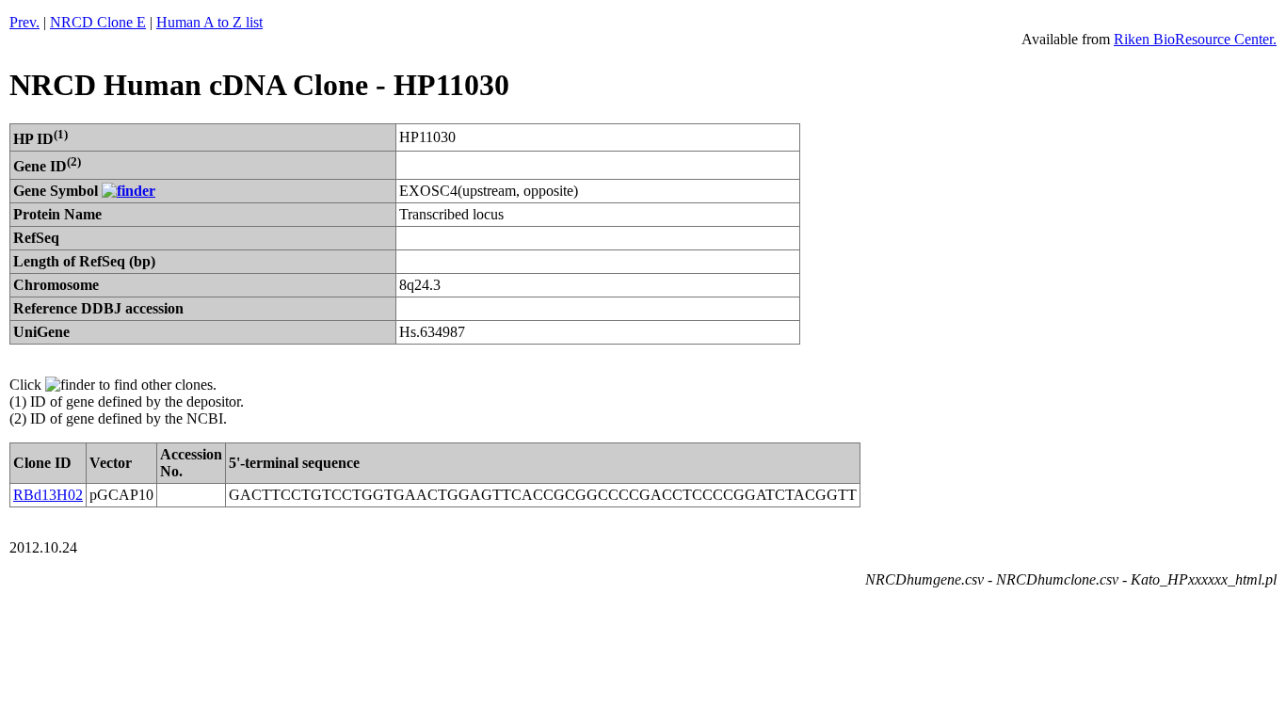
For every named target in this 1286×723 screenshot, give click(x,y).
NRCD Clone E (98, 22)
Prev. (24, 22)
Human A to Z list (209, 22)
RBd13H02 (48, 495)
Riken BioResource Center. (1195, 39)
